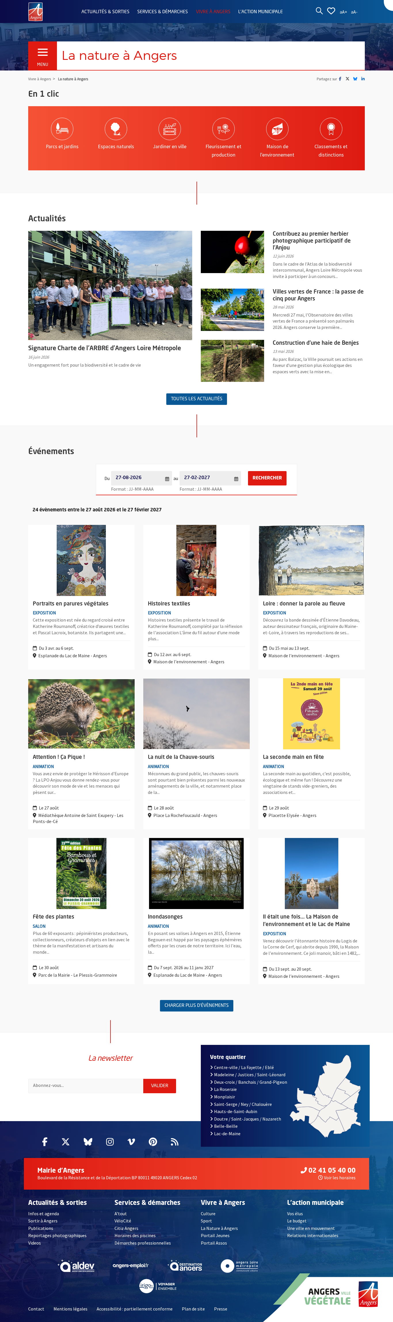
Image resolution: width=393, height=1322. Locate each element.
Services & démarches (162, 12)
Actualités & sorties (105, 12)
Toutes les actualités (196, 399)
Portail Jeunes (215, 1235)
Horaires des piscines (135, 1235)
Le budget (297, 1221)
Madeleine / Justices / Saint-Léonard (249, 1074)
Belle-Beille (226, 1126)
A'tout (121, 1213)
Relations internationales (312, 1235)
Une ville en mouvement (311, 1228)
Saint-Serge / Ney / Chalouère (243, 1104)
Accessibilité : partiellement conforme (135, 1309)
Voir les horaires (340, 1177)
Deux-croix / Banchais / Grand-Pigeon (250, 1082)
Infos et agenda (43, 1213)
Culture (208, 1213)
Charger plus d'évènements (197, 1005)
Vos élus (295, 1213)
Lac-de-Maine (227, 1133)
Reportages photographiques (57, 1235)
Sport (206, 1221)
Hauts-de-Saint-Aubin (235, 1111)
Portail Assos (214, 1243)
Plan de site (193, 1309)
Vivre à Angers (213, 12)
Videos (34, 1243)
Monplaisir (224, 1097)
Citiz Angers (126, 1228)
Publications (40, 1228)
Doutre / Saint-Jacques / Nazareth (247, 1119)
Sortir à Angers (43, 1221)
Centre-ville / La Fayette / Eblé (244, 1067)
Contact (36, 1309)
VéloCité (123, 1221)
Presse (220, 1309)
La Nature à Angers (219, 1228)
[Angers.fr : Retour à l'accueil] (35, 11)
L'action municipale (260, 12)
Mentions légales (70, 1309)
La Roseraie (225, 1089)
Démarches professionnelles (143, 1243)
